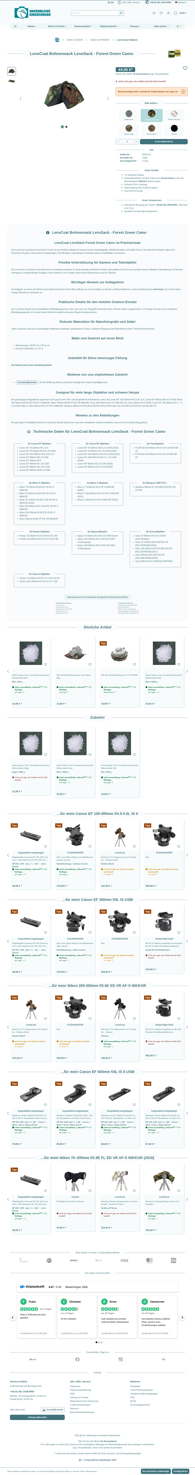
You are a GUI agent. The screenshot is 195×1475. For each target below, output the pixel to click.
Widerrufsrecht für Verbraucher (84, 1401)
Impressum (75, 1386)
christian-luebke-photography (144, 1394)
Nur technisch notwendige (156, 1471)
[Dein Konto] (168, 13)
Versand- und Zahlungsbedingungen (124, 1453)
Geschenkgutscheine (140, 1405)
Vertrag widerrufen (37, 1417)
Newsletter (135, 1386)
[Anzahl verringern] (118, 141)
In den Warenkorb (164, 141)
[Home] (58, 41)
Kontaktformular (55, 1409)
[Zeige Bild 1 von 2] (62, 127)
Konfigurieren (181, 1471)
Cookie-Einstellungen (80, 1405)
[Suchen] (121, 13)
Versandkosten (85, 1448)
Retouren (74, 1408)
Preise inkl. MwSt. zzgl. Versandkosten (142, 74)
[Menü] (154, 13)
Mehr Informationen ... (89, 1471)
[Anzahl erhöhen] (136, 141)
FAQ (132, 1397)
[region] (97, 671)
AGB (72, 1394)
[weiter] (187, 671)
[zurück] (8, 671)
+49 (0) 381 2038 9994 (160, 2)
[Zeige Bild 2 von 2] (66, 127)
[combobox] (94, 13)
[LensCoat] (174, 53)
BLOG (111, 2)
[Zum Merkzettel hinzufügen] (185, 68)
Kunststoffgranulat (27, 382)
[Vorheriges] (21, 98)
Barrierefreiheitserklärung (82, 1412)
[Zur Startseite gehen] (32, 12)
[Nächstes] (108, 98)
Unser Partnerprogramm (141, 1390)
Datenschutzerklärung (80, 1390)
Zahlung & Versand (79, 1397)
